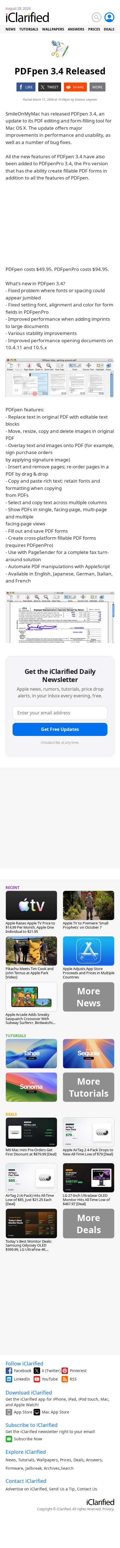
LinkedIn (22, 1379)
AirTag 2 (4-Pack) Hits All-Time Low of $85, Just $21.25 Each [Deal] (30, 1199)
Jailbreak (33, 1468)
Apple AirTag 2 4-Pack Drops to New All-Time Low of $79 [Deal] (88, 1152)
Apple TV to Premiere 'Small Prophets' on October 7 (85, 925)
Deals (78, 1459)
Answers (94, 1459)
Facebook (22, 1370)
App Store (23, 1412)
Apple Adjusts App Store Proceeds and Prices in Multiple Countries (88, 973)
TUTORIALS (28, 29)
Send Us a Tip (62, 1489)
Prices (65, 1459)
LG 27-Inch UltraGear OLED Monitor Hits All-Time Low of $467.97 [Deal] (86, 1199)
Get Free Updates (60, 729)
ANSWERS (76, 29)
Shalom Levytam (86, 99)
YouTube (50, 1379)
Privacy (108, 1509)
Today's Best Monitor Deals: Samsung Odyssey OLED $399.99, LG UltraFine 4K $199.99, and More (29, 1247)
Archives (52, 1468)
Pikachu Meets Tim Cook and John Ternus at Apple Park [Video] (30, 973)
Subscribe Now (28, 1438)
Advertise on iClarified (26, 1489)
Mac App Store (55, 1412)
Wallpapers (47, 1459)
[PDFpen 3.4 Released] (60, 377)
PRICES (94, 29)
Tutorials (26, 1459)
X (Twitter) (51, 1370)
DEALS (109, 29)
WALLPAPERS (53, 29)
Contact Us (87, 1489)
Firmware (14, 1468)
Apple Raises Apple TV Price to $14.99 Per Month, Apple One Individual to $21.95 (30, 927)
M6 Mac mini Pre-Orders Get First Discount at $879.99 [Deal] (31, 1152)
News (11, 1459)
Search (67, 1468)
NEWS (11, 29)
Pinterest (78, 1370)
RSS (73, 1379)
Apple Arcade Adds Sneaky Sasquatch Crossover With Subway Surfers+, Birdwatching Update (31, 1021)
